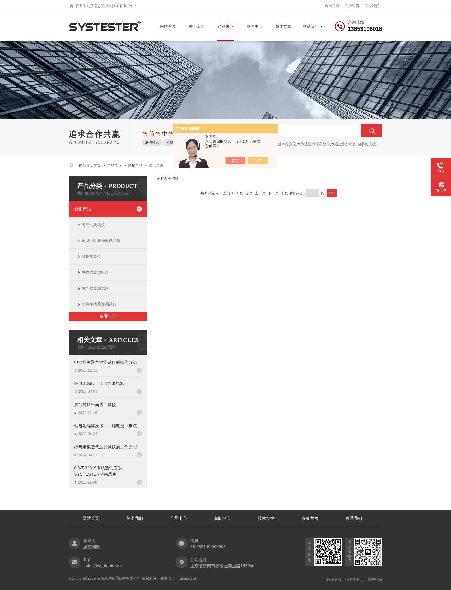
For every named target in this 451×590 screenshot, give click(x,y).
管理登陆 (374, 579)
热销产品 (135, 165)
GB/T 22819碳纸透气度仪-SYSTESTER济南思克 (98, 471)
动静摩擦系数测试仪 (99, 304)
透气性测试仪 (93, 224)
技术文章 (283, 26)
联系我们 (372, 6)
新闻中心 (255, 26)
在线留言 (352, 6)
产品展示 (226, 26)
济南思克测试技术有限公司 (112, 6)
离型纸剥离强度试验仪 (101, 240)
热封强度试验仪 (95, 272)
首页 (97, 165)
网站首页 (168, 26)
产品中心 (178, 518)
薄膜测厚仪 (91, 256)
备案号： (168, 578)
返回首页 (332, 6)
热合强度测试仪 (95, 288)
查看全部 (108, 316)
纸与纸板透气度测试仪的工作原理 (105, 447)
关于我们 (197, 26)
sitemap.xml (189, 578)
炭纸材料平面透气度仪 (95, 404)
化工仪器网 (354, 579)
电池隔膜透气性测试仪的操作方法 (105, 362)
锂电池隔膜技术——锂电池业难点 (105, 426)
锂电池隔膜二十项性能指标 (99, 383)
